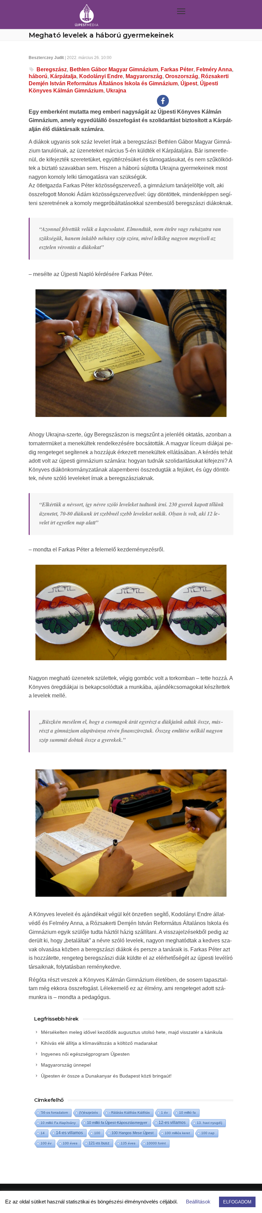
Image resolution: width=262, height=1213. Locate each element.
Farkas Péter (177, 69)
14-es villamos (69, 1132)
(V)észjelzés (88, 1112)
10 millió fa (187, 1112)
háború (38, 76)
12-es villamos (172, 1122)
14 (43, 1133)
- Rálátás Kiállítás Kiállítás (129, 1112)
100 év (46, 1143)
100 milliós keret (177, 1133)
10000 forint (156, 1143)
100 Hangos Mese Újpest (133, 1133)
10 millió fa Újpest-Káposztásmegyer (117, 1123)
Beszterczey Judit (46, 57)
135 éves (128, 1143)
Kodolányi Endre (101, 76)
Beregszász (52, 69)
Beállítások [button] (198, 1201)
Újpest (188, 83)
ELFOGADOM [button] (237, 1201)
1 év (164, 1112)
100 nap (208, 1133)
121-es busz (99, 1143)
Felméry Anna (214, 69)
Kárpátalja (63, 76)
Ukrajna (116, 90)
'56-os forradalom (54, 1112)
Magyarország (144, 76)
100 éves (70, 1143)
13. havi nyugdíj (209, 1123)
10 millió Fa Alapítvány (58, 1123)
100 (97, 1133)
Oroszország (181, 76)
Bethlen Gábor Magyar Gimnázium (114, 69)
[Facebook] (163, 101)
